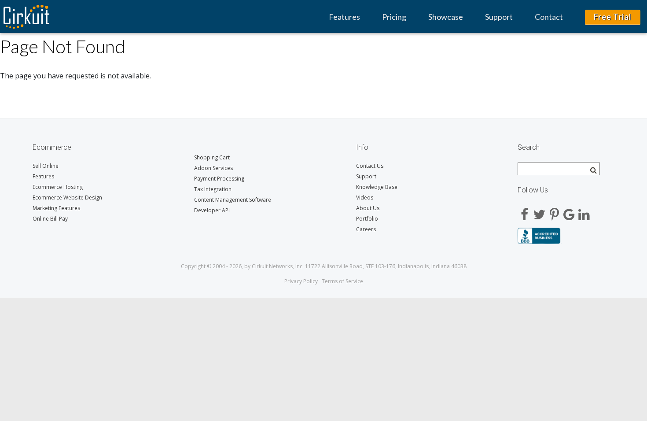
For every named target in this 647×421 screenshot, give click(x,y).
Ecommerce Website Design (67, 197)
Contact (549, 17)
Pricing (394, 17)
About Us (367, 208)
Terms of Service (342, 281)
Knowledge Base (376, 187)
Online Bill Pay (50, 218)
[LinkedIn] (584, 211)
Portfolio (367, 218)
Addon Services (213, 168)
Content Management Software (232, 199)
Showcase (445, 17)
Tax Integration (213, 189)
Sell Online (46, 166)
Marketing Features (56, 208)
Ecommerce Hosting (58, 187)
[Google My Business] (569, 211)
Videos (364, 197)
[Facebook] (524, 211)
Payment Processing (219, 178)
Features (344, 17)
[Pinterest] (554, 211)
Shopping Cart (212, 157)
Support (499, 17)
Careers (366, 229)
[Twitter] (539, 211)
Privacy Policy (301, 281)
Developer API (212, 210)
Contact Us (369, 166)
